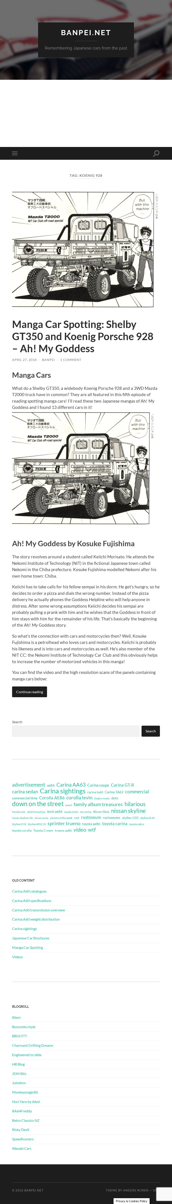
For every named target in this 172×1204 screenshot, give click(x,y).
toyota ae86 (91, 824)
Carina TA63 (114, 792)
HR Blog (18, 1064)
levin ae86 (54, 811)
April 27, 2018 (24, 360)
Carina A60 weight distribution (36, 919)
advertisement (28, 785)
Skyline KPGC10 (37, 824)
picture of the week (61, 817)
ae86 (51, 785)
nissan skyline (128, 810)
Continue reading (29, 692)
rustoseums (111, 818)
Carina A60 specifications (31, 900)
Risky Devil (20, 1129)
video (79, 829)
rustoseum (91, 817)
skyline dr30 (147, 818)
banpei (48, 360)
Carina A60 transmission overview (38, 910)
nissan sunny (41, 817)
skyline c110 (130, 818)
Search (17, 722)
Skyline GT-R (19, 824)
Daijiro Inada (102, 798)
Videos (17, 957)
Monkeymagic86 (25, 1092)
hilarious (135, 804)
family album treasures (98, 804)
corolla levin (79, 797)
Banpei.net (86, 32)
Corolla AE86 (51, 797)
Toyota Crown (43, 830)
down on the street (38, 804)
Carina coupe (98, 785)
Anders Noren (135, 1190)
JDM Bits (19, 1073)
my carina (85, 811)
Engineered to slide (26, 1055)
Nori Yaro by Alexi (26, 1101)
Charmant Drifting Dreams (32, 1045)
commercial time (24, 798)
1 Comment (70, 360)
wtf (92, 829)
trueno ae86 (63, 830)
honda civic (19, 811)
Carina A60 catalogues (29, 891)
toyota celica (136, 824)
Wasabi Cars (21, 1148)
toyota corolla (22, 830)
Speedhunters (23, 1139)
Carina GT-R (122, 785)
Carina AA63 (71, 784)
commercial (137, 791)
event (68, 805)
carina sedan (25, 791)
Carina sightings (63, 791)
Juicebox (19, 1083)
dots (114, 798)
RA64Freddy (22, 1111)
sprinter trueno (63, 823)
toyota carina (114, 823)
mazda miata (71, 811)
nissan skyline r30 (22, 818)
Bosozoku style (23, 1027)
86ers (16, 1017)
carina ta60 (95, 792)
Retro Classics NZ (25, 1120)
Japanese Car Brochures (30, 938)
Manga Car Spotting (27, 947)
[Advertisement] (86, 113)
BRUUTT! (19, 1036)
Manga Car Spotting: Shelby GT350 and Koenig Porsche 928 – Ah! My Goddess (82, 336)
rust (76, 818)
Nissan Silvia (101, 811)
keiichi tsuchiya (36, 811)
